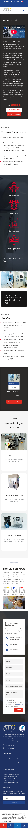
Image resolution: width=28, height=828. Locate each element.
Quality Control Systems (9, 780)
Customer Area (14, 649)
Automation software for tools (11, 782)
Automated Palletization (9, 760)
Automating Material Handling (11, 758)
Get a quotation (14, 114)
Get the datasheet (14, 110)
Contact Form (10, 745)
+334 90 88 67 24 (16, 105)
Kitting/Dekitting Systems (10, 778)
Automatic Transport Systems (11, 776)
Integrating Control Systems (10, 764)
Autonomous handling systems (11, 774)
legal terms (19, 704)
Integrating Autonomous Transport (12, 762)
